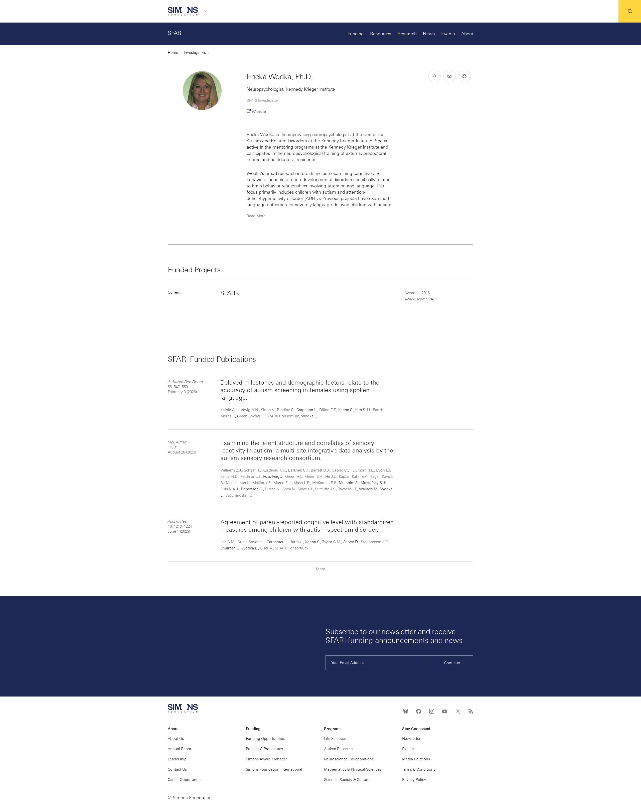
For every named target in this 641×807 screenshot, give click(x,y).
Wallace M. (368, 489)
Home (173, 52)
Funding (356, 34)
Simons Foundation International (274, 769)
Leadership (177, 759)
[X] (457, 711)
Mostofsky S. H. (374, 483)
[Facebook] (418, 711)
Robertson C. (252, 489)
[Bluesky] (405, 711)
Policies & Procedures (264, 749)
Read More (256, 216)
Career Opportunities (185, 779)
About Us (176, 738)
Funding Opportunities (265, 738)
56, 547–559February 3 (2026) (186, 387)
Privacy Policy (414, 779)
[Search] (629, 11)
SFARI (175, 33)
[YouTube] (444, 711)
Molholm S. (349, 483)
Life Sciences (335, 738)
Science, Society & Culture (346, 779)
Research (407, 34)
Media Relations (416, 759)
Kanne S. (345, 410)
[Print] (464, 76)
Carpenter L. (306, 410)
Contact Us (177, 769)
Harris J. (296, 542)
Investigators (195, 52)
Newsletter (411, 738)
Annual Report (180, 749)
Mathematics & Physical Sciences (352, 769)
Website (259, 111)
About (467, 34)
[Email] (449, 76)
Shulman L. (230, 548)
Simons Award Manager (266, 759)
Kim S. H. (363, 410)
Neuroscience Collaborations (349, 759)
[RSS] (470, 711)
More (320, 569)
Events (448, 34)
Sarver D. (351, 542)
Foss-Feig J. (273, 476)
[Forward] (434, 76)
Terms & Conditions (418, 769)
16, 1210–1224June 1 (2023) (180, 526)
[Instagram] (431, 711)
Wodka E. (309, 416)
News (429, 34)
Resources (380, 34)
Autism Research (338, 749)
